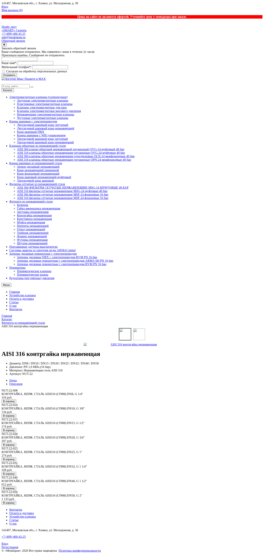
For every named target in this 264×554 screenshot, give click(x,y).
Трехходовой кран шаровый (35, 180)
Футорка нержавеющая (32, 239)
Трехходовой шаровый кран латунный (42, 138)
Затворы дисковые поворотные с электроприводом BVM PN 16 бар (61, 264)
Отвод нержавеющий (31, 229)
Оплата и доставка (21, 298)
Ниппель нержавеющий (33, 225)
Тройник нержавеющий (33, 232)
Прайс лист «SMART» (9, 28)
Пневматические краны (32, 274)
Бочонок (22, 205)
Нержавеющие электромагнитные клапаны (45, 114)
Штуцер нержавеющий (32, 243)
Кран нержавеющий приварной (38, 170)
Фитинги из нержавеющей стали (31, 201)
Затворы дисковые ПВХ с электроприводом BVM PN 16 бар (57, 257)
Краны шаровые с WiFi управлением (41, 135)
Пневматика (17, 267)
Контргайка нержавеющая (34, 215)
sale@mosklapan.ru (14, 37)
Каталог (7, 90)
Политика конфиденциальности (80, 550)
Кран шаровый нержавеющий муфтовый (44, 177)
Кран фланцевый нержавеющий (38, 173)
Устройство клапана (22, 295)
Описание (16, 384)
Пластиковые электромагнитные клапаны (44, 104)
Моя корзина (12, 10)
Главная (14, 291)
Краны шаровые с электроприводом (33, 121)
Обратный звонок (13, 40)
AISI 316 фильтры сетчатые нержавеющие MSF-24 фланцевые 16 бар (62, 198)
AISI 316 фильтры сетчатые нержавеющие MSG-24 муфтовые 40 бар (62, 191)
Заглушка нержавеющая (33, 212)
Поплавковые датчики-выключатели (33, 246)
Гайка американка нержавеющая (38, 208)
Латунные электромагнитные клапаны (42, 100)
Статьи (14, 302)
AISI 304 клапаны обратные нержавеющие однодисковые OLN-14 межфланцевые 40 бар (76, 156)
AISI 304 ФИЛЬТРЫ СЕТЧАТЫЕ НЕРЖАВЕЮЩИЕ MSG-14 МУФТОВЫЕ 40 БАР (73, 187)
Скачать (21, 30)
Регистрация (10, 547)
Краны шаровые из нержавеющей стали (35, 163)
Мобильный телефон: (17, 67)
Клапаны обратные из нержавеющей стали (37, 145)
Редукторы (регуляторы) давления (31, 278)
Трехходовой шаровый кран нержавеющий (45, 142)
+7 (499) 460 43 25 (13, 33)
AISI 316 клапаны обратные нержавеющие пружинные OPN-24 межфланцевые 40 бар (74, 159)
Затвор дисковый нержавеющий (38, 166)
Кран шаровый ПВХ (30, 131)
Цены (13, 380)
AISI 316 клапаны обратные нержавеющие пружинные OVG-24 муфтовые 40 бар (71, 152)
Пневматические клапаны (34, 271)
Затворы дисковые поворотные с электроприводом (43, 253)
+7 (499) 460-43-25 (14, 536)
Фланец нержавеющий (32, 236)
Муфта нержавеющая (31, 222)
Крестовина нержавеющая (34, 219)
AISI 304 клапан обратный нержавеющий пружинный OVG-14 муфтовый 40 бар (70, 149)
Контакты (15, 309)
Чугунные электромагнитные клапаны (42, 118)
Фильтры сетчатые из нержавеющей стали (37, 184)
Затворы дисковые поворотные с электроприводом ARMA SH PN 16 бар (65, 260)
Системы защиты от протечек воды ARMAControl (42, 250)
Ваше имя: (9, 63)
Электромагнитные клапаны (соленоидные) (38, 97)
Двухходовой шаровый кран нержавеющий (45, 128)
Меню (6, 285)
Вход (5, 6)
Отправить (9, 75)
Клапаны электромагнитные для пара (42, 107)
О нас (13, 305)
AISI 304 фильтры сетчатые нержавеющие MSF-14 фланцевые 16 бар (62, 194)
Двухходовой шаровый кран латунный (42, 125)
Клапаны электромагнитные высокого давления (49, 111)
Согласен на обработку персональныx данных (36, 71)
